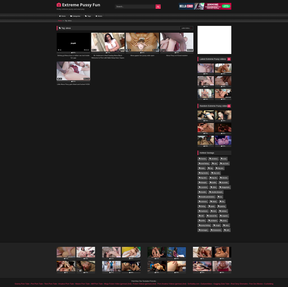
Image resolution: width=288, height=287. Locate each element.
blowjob (203, 182)
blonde (224, 178)
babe (203, 168)
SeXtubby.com (194, 284)
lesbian (224, 211)
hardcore (204, 211)
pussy (224, 220)
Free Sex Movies (256, 284)
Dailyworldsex (206, 284)
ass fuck (225, 163)
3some (203, 158)
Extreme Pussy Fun (80, 5)
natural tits (213, 216)
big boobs (204, 173)
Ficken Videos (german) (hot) (144, 284)
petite (203, 220)
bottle (214, 182)
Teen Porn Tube (50, 284)
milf (202, 216)
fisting (203, 206)
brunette (225, 182)
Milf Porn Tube (97, 284)
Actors (100, 16)
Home (63, 16)
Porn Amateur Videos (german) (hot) (172, 284)
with (227, 230)
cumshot (204, 187)
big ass (220, 168)
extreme (204, 201)
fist (223, 201)
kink (214, 211)
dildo (214, 187)
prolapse (214, 220)
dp (221, 197)
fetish (214, 201)
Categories (76, 16)
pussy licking (205, 225)
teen (227, 225)
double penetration (207, 197)
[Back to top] (281, 280)
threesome (217, 230)
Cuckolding (268, 284)
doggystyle (225, 187)
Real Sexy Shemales (239, 284)
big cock (216, 173)
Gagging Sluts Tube (221, 284)
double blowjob (217, 192)
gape (212, 206)
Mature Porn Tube (82, 284)
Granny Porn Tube (22, 284)
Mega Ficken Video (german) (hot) (117, 284)
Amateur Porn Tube (66, 284)
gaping (222, 206)
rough (218, 225)
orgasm (225, 216)
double (203, 192)
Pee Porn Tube (37, 284)
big (211, 168)
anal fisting (205, 163)
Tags (89, 16)
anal (224, 158)
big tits (214, 178)
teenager (204, 230)
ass (215, 163)
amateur (214, 158)
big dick (203, 178)
